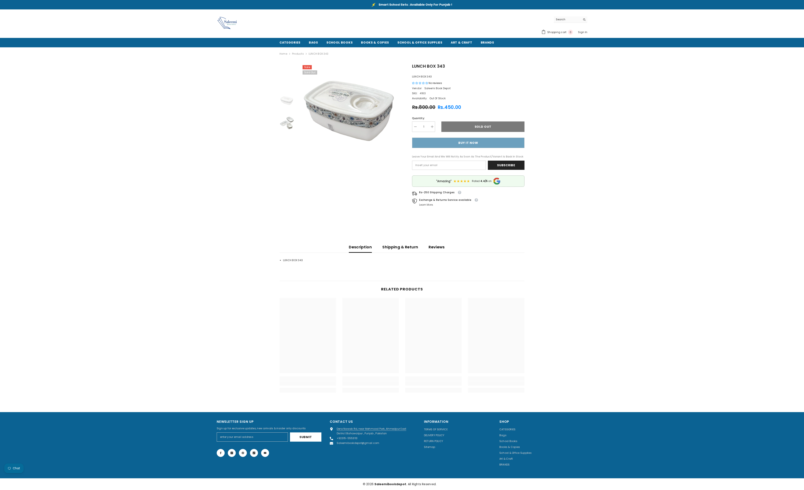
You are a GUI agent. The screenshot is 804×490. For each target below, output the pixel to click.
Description (360, 247)
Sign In (582, 32)
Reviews (437, 247)
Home (283, 53)
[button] (420, 83)
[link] (308, 383)
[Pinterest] (243, 453)
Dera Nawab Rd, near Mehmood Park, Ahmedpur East (371, 429)
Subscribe (506, 165)
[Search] (570, 19)
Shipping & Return (400, 247)
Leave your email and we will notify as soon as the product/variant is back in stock (467, 156)
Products (298, 53)
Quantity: (418, 118)
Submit (305, 437)
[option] (349, 112)
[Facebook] (221, 453)
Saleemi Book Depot (437, 88)
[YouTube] (265, 453)
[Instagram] (232, 453)
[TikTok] (254, 453)
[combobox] (567, 19)
